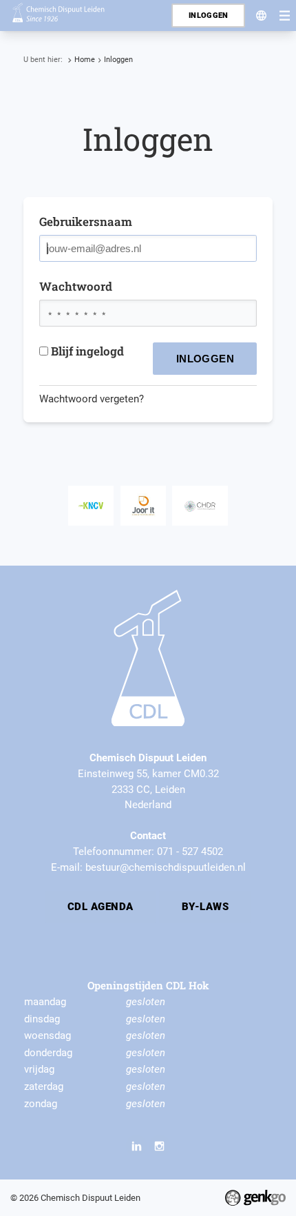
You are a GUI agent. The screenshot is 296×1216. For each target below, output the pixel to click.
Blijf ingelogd (87, 351)
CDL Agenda (100, 906)
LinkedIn (136, 1145)
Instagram (159, 1145)
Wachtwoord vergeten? (91, 399)
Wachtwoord (75, 286)
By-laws (205, 906)
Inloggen (118, 59)
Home (84, 59)
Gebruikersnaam (85, 221)
